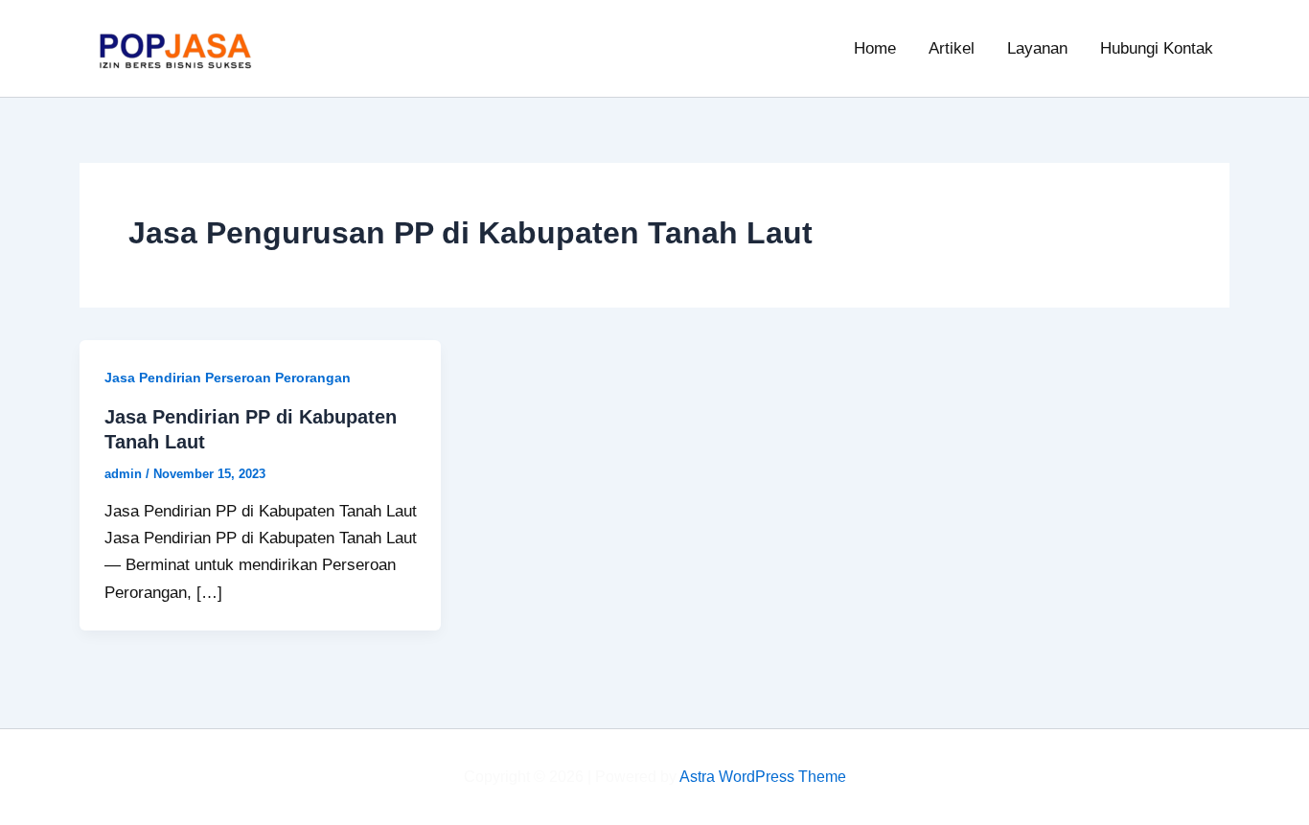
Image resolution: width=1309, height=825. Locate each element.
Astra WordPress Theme (762, 776)
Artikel (952, 48)
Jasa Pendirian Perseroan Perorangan (227, 377)
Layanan (1037, 48)
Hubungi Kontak (1156, 48)
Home (875, 48)
